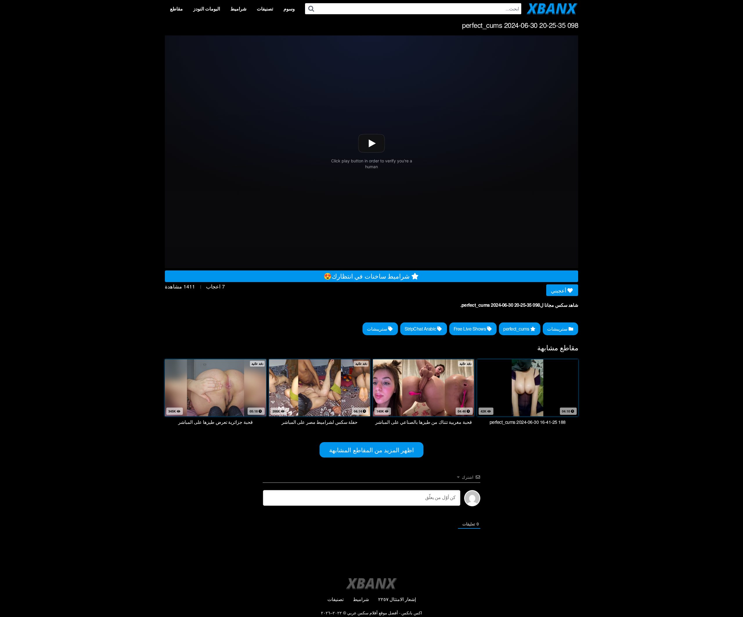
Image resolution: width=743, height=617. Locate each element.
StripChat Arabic (421, 328)
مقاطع (176, 8)
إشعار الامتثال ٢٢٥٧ (397, 599)
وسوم (289, 8)
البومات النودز (206, 8)
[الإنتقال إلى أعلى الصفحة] (728, 598)
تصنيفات (265, 8)
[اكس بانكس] (552, 9)
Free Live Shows (470, 328)
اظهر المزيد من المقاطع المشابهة (371, 449)
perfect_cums (516, 328)
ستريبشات (558, 328)
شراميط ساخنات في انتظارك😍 (367, 275)
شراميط (238, 8)
